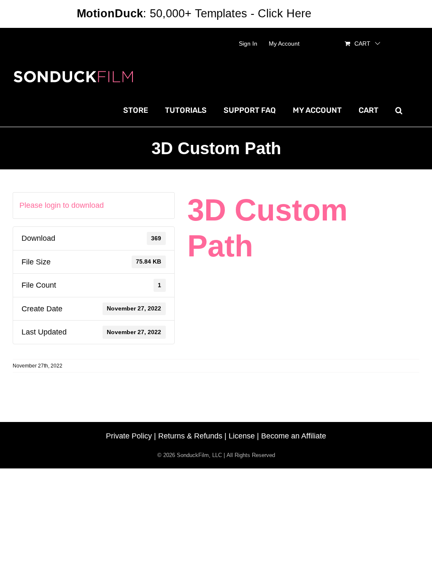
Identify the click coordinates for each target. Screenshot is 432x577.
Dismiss (335, 13)
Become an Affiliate (293, 436)
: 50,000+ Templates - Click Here (194, 13)
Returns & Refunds (190, 436)
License (242, 436)
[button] (398, 110)
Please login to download (61, 205)
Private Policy (129, 436)
